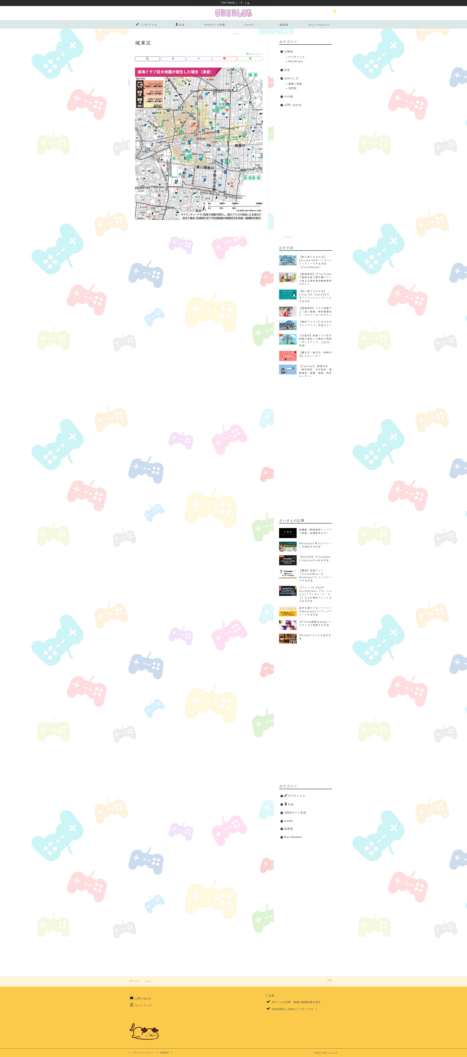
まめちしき (291, 78)
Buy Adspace (319, 24)
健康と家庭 (295, 83)
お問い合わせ (293, 104)
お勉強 (288, 51)
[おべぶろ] (234, 16)
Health (249, 24)
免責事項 (164, 1053)
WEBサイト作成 (214, 24)
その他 (288, 96)
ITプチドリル (148, 24)
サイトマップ (143, 1005)
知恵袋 (283, 24)
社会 (182, 24)
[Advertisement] (305, 176)
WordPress (295, 61)
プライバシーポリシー (143, 1053)
